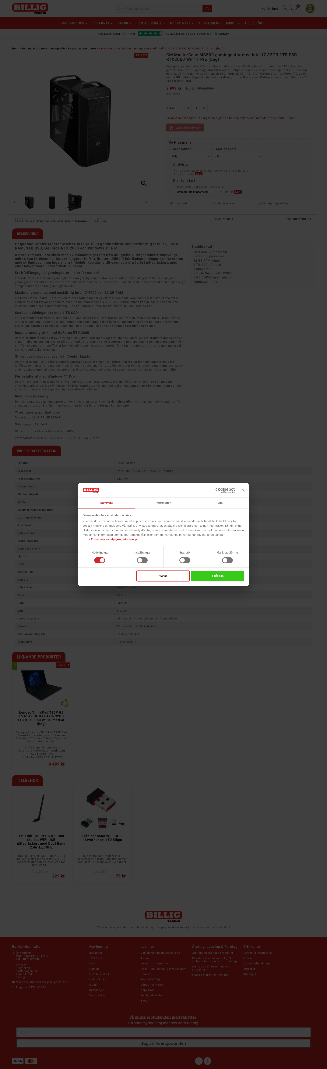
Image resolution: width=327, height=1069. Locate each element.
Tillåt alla (217, 576)
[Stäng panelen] (243, 490)
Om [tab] (220, 502)
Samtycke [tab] (106, 502)
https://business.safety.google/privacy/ (110, 539)
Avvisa (163, 576)
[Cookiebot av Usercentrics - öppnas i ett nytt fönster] (218, 490)
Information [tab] (163, 502)
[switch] (142, 560)
